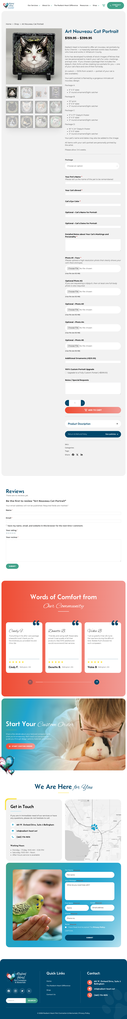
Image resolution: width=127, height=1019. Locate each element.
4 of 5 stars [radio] (12, 533)
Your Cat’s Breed (73, 190)
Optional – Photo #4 (74, 322)
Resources (84, 5)
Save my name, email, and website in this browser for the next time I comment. (45, 526)
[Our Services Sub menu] (39, 5)
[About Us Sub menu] (51, 5)
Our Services (33, 5)
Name (9, 510)
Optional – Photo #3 (74, 304)
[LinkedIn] (81, 454)
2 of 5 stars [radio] (8, 533)
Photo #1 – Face (73, 258)
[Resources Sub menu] (90, 5)
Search (32, 1000)
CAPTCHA (69, 931)
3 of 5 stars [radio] (10, 533)
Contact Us (116, 5)
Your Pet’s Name (73, 177)
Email (9, 518)
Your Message (74, 880)
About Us (46, 5)
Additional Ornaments (80, 358)
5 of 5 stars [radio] (14, 533)
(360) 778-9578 (23, 837)
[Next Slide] (96, 682)
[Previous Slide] (30, 682)
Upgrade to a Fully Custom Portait (87, 373)
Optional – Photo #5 (74, 340)
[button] (93, 423)
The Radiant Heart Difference (66, 5)
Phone (71, 913)
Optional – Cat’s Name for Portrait (81, 212)
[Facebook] (73, 454)
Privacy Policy (84, 1013)
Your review (12, 537)
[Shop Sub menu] (98, 5)
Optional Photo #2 (74, 281)
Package (69, 160)
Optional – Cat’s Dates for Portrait (81, 223)
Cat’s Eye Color (72, 201)
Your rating (12, 530)
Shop (95, 5)
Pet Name (72, 870)
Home (8, 24)
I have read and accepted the (86, 927)
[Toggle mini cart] (103, 5)
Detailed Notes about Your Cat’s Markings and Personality (87, 235)
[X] (77, 454)
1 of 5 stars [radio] (6, 533)
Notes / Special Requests (77, 380)
